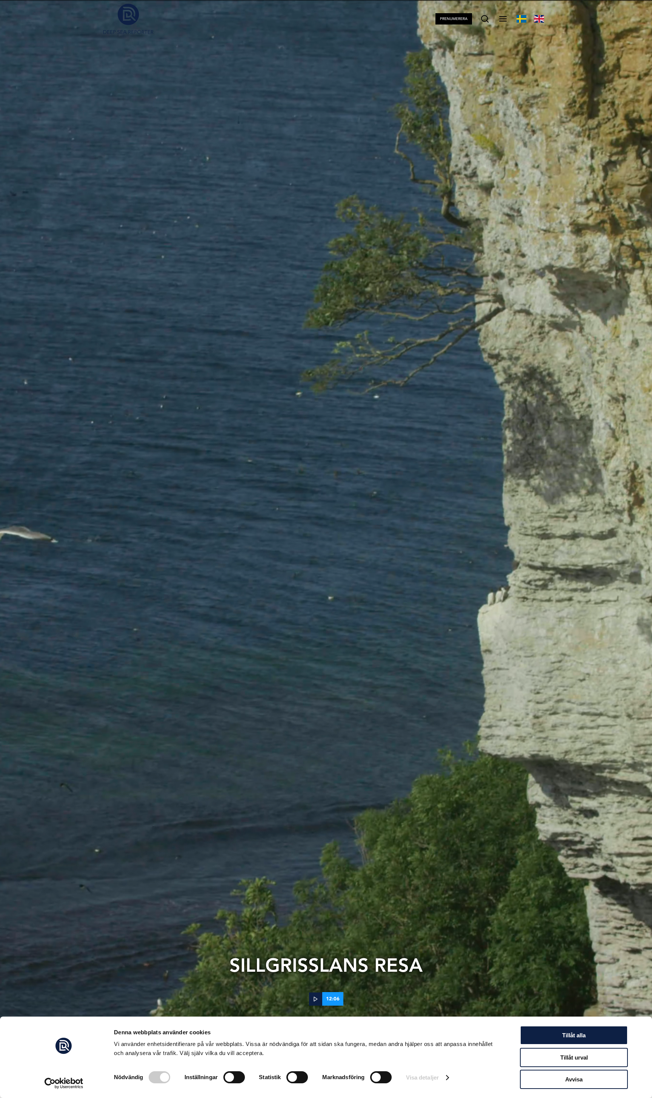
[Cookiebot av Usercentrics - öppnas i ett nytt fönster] (64, 1083)
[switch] (234, 1077)
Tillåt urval (574, 1057)
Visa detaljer (422, 1077)
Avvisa (574, 1079)
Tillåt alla (574, 1035)
